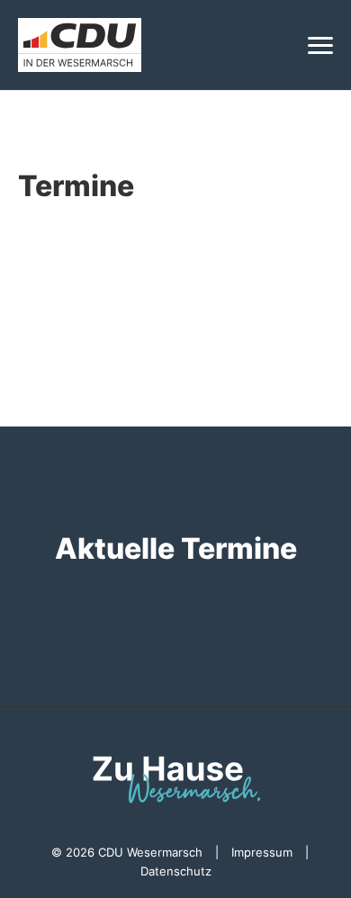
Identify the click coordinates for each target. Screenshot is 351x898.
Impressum (261, 852)
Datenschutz (176, 871)
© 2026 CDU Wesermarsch (126, 852)
